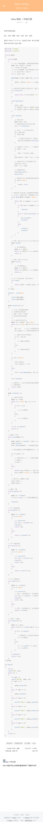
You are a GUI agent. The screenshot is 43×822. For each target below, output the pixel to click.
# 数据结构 (9, 743)
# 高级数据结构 (18, 743)
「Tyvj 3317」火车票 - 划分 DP (31, 750)
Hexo (10, 820)
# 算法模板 (27, 743)
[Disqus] (21, 783)
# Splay (34, 743)
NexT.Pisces (28, 820)
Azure (14, 817)
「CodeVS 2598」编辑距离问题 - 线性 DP (13, 750)
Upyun (27, 817)
